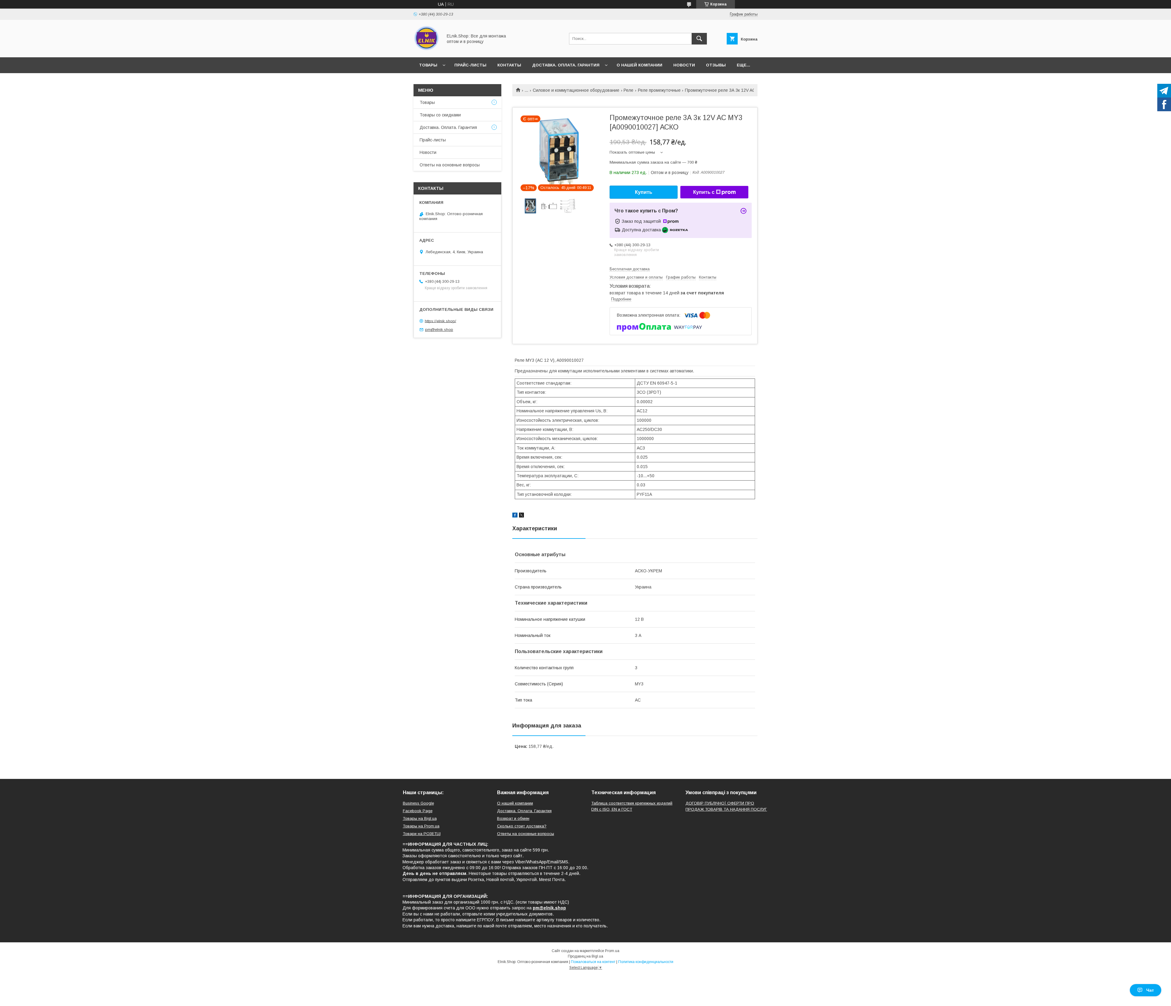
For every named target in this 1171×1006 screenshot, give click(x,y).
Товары (428, 65)
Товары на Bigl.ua (420, 818)
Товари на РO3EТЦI (422, 833)
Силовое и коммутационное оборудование (576, 90)
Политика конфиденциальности (645, 962)
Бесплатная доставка (630, 269)
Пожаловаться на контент (593, 962)
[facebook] (514, 516)
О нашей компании (639, 65)
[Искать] (699, 38)
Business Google (418, 803)
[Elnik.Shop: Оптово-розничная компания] (426, 49)
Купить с (703, 192)
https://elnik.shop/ (440, 320)
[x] (521, 516)
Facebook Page (417, 811)
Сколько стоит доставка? (521, 826)
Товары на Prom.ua (421, 826)
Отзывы (716, 65)
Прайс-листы (470, 65)
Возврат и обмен (513, 818)
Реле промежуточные (659, 90)
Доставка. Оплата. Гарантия (566, 65)
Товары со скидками (440, 114)
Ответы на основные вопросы (450, 164)
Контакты (509, 65)
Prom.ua (612, 951)
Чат (1150, 990)
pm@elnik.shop (439, 329)
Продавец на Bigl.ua (585, 956)
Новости (684, 65)
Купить (643, 192)
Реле (628, 90)
